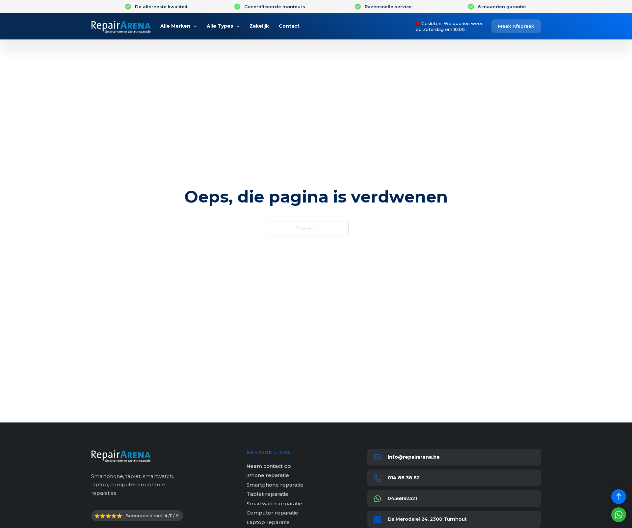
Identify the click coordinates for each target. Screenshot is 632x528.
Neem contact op (269, 466)
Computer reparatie (272, 513)
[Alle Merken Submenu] (195, 26)
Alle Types (220, 26)
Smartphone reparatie (275, 485)
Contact (289, 26)
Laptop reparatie (268, 522)
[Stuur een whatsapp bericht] (618, 514)
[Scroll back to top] (618, 496)
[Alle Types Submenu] (238, 26)
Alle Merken (175, 26)
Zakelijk (259, 26)
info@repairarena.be (414, 457)
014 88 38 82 (404, 478)
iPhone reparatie (268, 475)
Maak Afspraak (516, 26)
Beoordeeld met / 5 (152, 515)
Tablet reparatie (267, 494)
